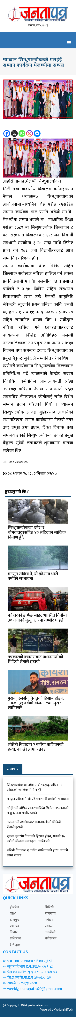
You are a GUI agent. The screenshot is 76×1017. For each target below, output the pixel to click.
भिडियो (49, 907)
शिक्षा (13, 913)
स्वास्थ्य (14, 926)
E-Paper (15, 945)
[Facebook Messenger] (37, 131)
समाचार (13, 769)
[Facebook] (6, 131)
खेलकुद (15, 920)
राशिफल (15, 938)
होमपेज (14, 907)
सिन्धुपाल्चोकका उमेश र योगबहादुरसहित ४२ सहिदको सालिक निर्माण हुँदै (34, 787)
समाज (49, 926)
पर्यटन (49, 920)
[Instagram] (29, 131)
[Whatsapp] (22, 131)
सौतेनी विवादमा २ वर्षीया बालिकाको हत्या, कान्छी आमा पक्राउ (37, 852)
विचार (14, 932)
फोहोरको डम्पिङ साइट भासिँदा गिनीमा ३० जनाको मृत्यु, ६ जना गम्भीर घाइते (38, 810)
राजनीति (50, 913)
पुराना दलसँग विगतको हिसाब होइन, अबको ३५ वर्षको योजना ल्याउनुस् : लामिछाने (36, 838)
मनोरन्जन (51, 938)
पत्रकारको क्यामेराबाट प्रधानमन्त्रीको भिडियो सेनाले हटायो (34, 824)
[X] (14, 131)
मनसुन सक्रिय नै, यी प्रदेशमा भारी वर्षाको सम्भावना (38, 799)
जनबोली (50, 932)
